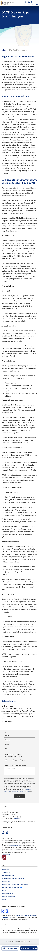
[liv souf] (3, 832)
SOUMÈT (19, 796)
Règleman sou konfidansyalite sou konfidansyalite (15, 884)
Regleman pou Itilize (7, 893)
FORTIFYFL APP (6, 838)
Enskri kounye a (11, 948)
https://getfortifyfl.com (14, 845)
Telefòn (6, 744)
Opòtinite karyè (6, 872)
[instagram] (6, 832)
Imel (5, 748)
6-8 (16, 760)
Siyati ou (7, 740)
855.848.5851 (24, 817)
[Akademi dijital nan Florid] (7, 3)
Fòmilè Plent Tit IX (9, 308)
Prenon (6, 735)
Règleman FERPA (6, 881)
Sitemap (4, 899)
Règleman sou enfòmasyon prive (20, 791)
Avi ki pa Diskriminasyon (8, 875)
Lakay (4, 50)
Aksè (3, 890)
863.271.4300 (17, 818)
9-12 (23, 760)
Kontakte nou (5, 869)
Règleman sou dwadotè (8, 896)
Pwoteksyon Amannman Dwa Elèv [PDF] (12, 878)
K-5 (9, 760)
